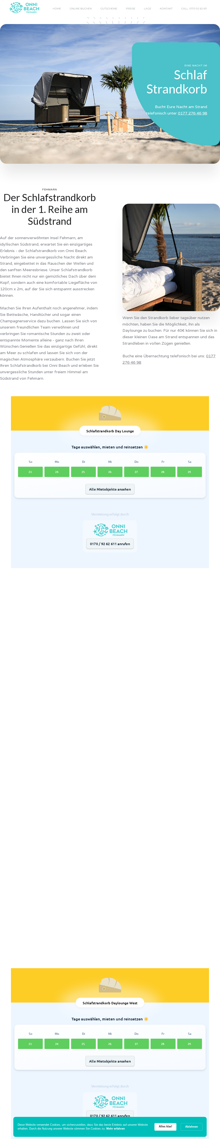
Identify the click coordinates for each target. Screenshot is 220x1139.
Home (57, 8)
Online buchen (81, 8)
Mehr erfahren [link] (115, 1128)
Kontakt (166, 8)
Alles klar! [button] (165, 1126)
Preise (130, 8)
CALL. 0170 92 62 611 (194, 8)
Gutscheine (108, 8)
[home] (24, 8)
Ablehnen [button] (191, 1126)
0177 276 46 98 (192, 113)
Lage (147, 8)
